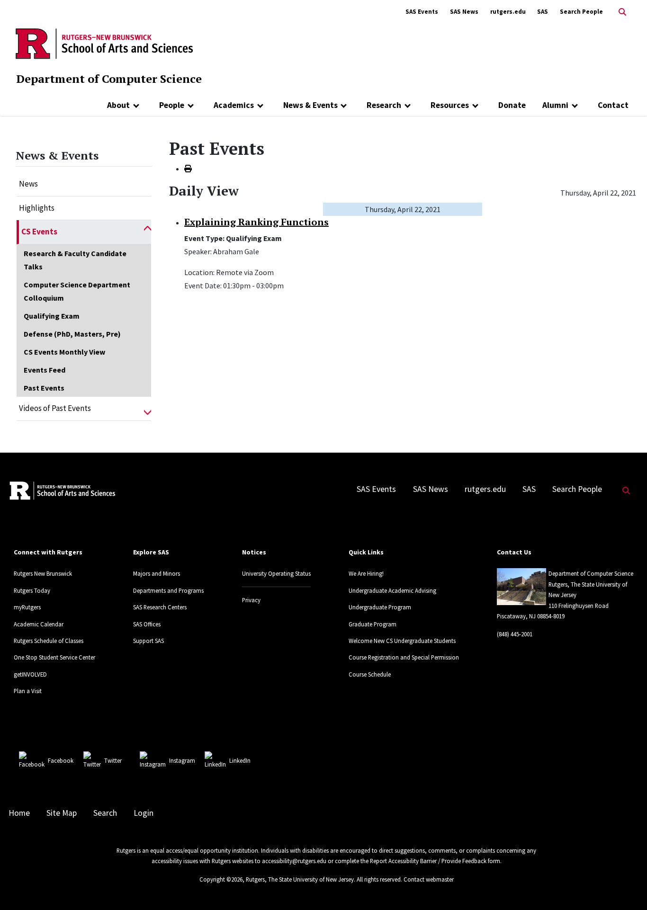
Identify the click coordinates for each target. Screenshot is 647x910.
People (171, 105)
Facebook (60, 760)
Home (19, 813)
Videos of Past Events (55, 408)
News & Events (310, 105)
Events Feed (44, 370)
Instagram (182, 760)
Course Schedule (370, 674)
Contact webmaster (429, 879)
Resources (450, 105)
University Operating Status (276, 573)
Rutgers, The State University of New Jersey (300, 879)
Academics (234, 105)
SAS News (464, 12)
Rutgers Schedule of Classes (48, 640)
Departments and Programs (168, 590)
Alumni (555, 105)
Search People (581, 12)
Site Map (61, 813)
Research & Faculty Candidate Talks (75, 260)
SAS (542, 12)
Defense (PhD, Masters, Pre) (72, 334)
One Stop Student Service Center (54, 657)
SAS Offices (147, 624)
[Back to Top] (626, 887)
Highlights (36, 208)
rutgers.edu (508, 12)
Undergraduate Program (380, 607)
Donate (512, 105)
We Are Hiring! (366, 573)
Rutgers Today (32, 590)
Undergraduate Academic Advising (392, 590)
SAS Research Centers (160, 607)
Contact (613, 105)
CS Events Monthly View (64, 352)
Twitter (113, 760)
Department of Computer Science (109, 78)
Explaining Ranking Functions (256, 221)
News (28, 183)
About (118, 105)
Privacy (251, 600)
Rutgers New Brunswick (43, 573)
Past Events (44, 388)
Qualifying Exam (52, 316)
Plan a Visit (28, 691)
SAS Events (421, 12)
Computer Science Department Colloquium (77, 291)
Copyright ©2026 (221, 879)
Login (143, 813)
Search (105, 813)
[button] (147, 232)
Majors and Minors (156, 573)
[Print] (188, 168)
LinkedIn (240, 760)
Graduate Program (372, 624)
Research (384, 105)
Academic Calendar (38, 624)
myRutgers (27, 607)
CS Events (39, 231)
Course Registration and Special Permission (404, 657)
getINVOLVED (30, 674)
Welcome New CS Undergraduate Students (402, 640)
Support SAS (148, 640)
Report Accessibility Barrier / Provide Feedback (428, 861)
